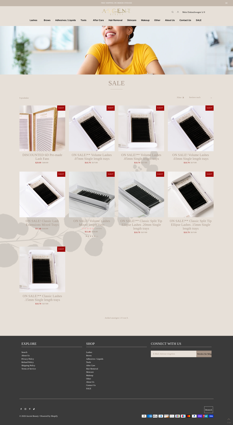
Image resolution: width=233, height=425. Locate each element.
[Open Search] (172, 12)
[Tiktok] (34, 409)
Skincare (90, 372)
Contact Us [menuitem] (185, 20)
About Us (25, 355)
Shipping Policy (28, 365)
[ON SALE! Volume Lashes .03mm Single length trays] (191, 128)
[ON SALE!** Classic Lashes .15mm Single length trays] (42, 269)
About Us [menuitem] (170, 20)
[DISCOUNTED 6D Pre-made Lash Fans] (42, 128)
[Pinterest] (29, 409)
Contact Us (91, 385)
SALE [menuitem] (198, 20)
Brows (89, 355)
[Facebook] (21, 409)
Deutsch (208, 410)
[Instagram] (25, 409)
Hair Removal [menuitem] (115, 20)
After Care (90, 365)
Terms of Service (28, 369)
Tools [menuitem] (83, 20)
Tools (88, 362)
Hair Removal (92, 369)
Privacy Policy (27, 359)
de (226, 3)
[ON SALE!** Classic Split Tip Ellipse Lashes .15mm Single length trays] (191, 194)
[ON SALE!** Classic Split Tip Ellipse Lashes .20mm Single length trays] (141, 194)
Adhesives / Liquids (94, 359)
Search (24, 352)
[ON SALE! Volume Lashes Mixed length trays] (92, 194)
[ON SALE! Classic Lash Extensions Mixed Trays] (42, 194)
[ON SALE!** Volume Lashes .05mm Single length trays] (141, 128)
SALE (88, 388)
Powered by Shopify (49, 416)
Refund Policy (27, 362)
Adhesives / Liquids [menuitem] (65, 20)
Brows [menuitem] (47, 20)
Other (88, 379)
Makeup (89, 375)
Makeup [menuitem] (145, 20)
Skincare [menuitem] (131, 20)
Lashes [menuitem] (33, 20)
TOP (229, 422)
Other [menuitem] (157, 20)
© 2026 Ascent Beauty (29, 416)
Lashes (89, 352)
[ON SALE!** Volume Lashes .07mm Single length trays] (92, 128)
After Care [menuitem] (98, 20)
